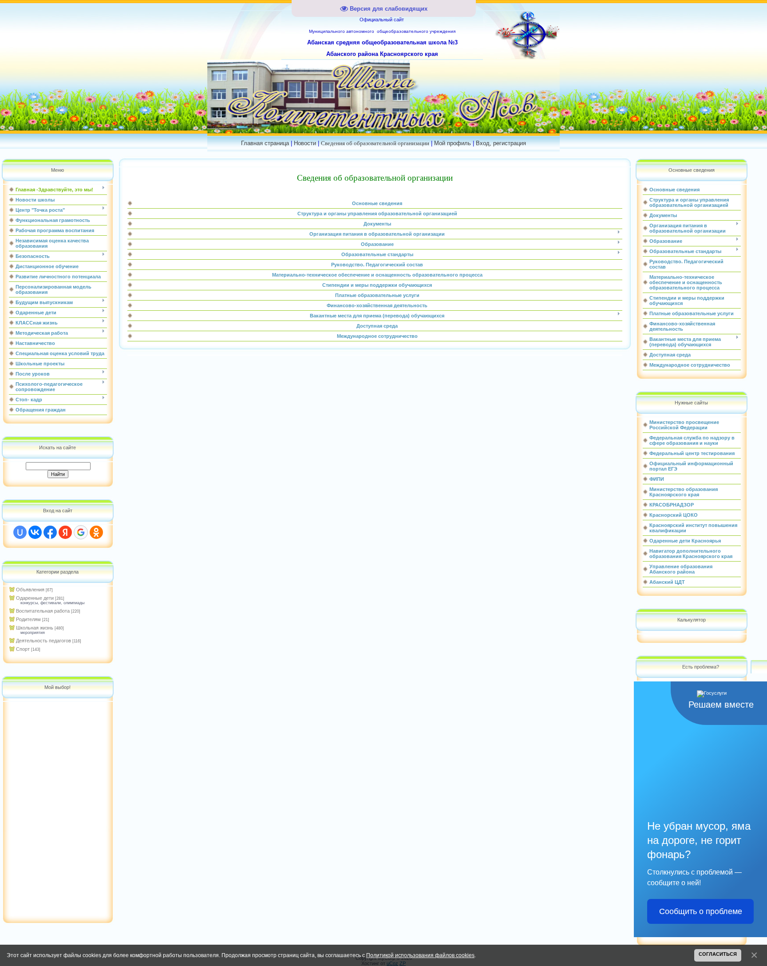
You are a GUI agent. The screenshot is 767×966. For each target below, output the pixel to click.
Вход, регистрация (501, 143)
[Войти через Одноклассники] (96, 532)
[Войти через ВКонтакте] (35, 532)
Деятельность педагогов (43, 640)
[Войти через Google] (81, 532)
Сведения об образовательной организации (375, 143)
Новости (305, 143)
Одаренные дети (35, 598)
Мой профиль (452, 143)
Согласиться (718, 954)
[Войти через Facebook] (50, 532)
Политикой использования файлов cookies (420, 955)
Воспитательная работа (43, 611)
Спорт (23, 649)
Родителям (28, 619)
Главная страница (265, 143)
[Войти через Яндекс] (65, 532)
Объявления (30, 589)
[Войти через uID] (20, 532)
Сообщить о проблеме (700, 911)
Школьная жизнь (34, 627)
